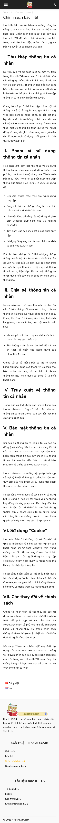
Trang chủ (7, 12)
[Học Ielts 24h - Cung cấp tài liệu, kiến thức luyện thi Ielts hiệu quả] (29, 709)
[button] (5, 4)
